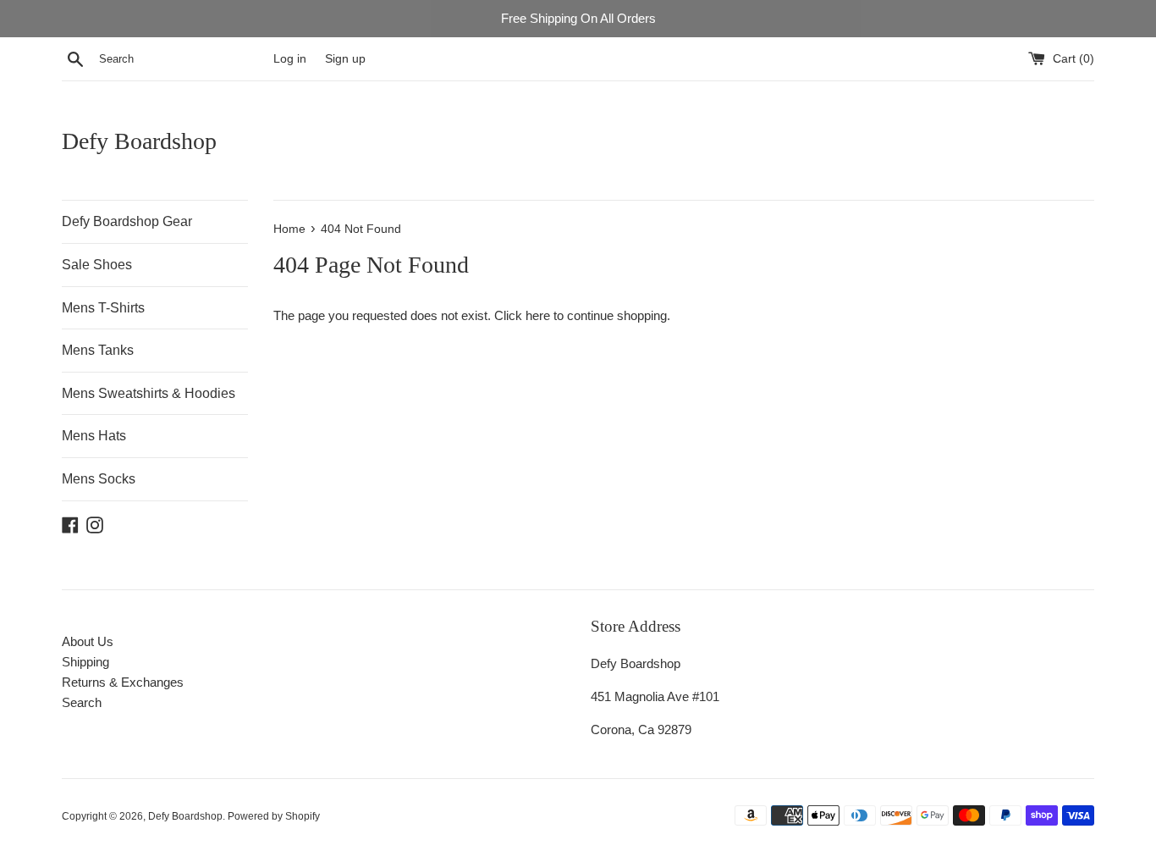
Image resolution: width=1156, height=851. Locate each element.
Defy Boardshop (139, 141)
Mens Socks (98, 479)
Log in (289, 58)
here (538, 315)
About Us (87, 641)
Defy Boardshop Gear (127, 221)
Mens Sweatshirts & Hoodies (148, 393)
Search (82, 702)
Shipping (85, 662)
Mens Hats (94, 435)
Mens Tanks (98, 350)
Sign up (345, 58)
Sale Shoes (97, 264)
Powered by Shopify (274, 816)
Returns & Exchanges (123, 682)
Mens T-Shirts (103, 308)
